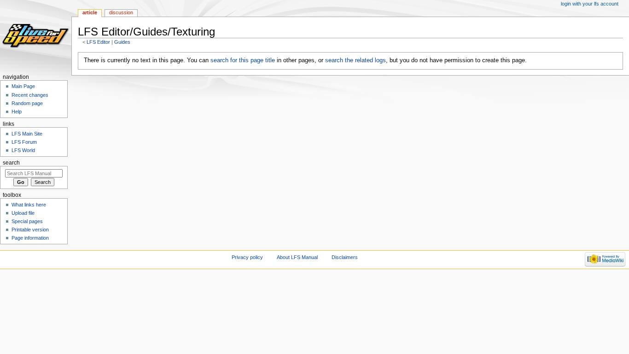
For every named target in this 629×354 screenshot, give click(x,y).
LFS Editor (98, 42)
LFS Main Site (27, 133)
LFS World (23, 150)
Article (89, 12)
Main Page (23, 86)
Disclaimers (345, 257)
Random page (27, 103)
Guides (122, 42)
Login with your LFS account (589, 3)
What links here (29, 204)
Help (17, 111)
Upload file (23, 213)
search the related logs (355, 60)
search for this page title (242, 60)
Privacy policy (247, 257)
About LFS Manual (297, 257)
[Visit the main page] (35, 35)
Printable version (30, 229)
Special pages (27, 221)
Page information (30, 238)
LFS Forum (24, 142)
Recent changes (30, 95)
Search (11, 162)
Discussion (121, 12)
